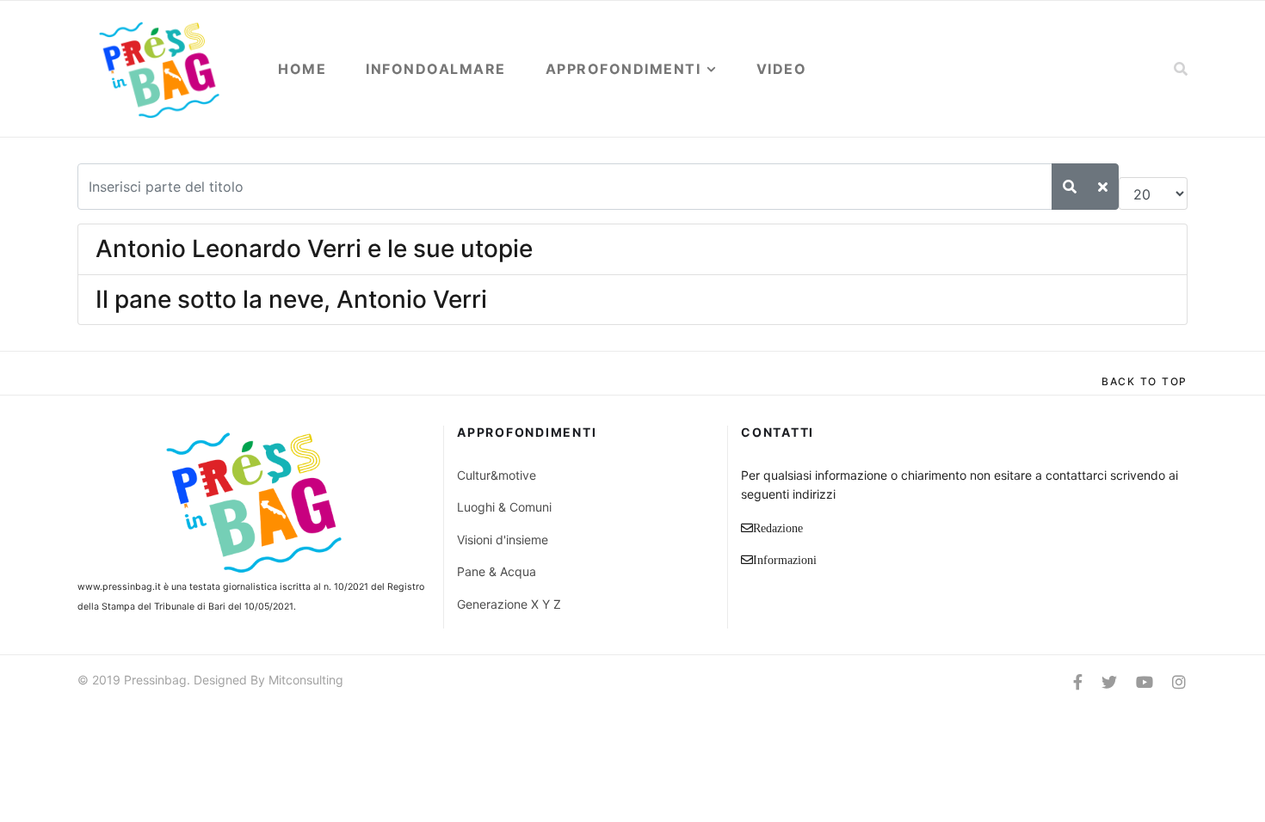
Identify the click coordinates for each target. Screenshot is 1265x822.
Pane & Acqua (496, 571)
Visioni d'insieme (502, 539)
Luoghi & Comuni (504, 507)
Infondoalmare (436, 68)
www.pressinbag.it (119, 586)
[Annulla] (1103, 186)
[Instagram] (1179, 682)
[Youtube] (1144, 682)
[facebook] (1078, 682)
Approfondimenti (623, 68)
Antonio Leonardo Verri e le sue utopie (314, 248)
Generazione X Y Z (509, 604)
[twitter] (1109, 682)
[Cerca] (1070, 186)
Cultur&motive (496, 475)
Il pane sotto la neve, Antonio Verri (291, 299)
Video (781, 68)
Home (302, 68)
